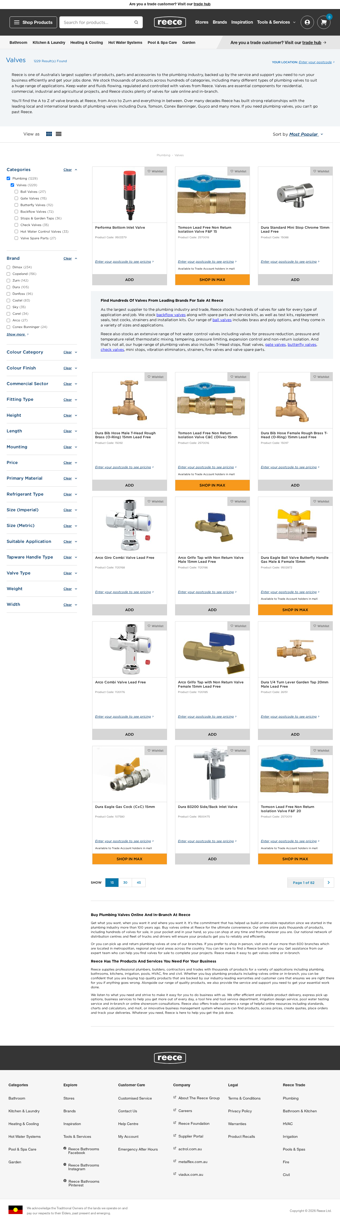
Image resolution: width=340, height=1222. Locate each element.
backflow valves (171, 315)
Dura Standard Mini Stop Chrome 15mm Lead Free (295, 229)
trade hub (202, 4)
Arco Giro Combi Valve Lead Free (124, 558)
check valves (112, 349)
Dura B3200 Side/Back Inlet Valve (207, 807)
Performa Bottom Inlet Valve (120, 227)
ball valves (222, 320)
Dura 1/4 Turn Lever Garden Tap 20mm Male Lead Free (294, 684)
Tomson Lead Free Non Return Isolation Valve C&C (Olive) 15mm (207, 435)
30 (125, 882)
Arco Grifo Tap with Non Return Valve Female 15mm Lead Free (211, 684)
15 (112, 882)
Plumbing (163, 155)
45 (139, 882)
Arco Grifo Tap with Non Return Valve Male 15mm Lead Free (211, 560)
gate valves (275, 344)
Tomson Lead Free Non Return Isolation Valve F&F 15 (204, 229)
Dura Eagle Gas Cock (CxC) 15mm (125, 807)
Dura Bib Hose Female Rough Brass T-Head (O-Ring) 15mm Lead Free (294, 435)
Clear (67, 170)
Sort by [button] (296, 134)
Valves (179, 155)
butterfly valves (302, 344)
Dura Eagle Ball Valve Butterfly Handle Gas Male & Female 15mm (295, 560)
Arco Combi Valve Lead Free (120, 682)
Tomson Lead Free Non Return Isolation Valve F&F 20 (287, 809)
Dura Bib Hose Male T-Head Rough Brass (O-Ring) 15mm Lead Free (125, 435)
